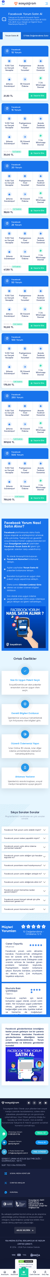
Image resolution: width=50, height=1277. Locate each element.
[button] (46, 3)
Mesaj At (42, 1142)
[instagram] (34, 1103)
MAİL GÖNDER (40, 1152)
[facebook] (29, 1103)
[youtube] (45, 1103)
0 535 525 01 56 (14, 1134)
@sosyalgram (13, 1144)
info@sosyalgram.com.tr (18, 1153)
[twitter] (40, 1103)
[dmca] (35, 1254)
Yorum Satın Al (11, 36)
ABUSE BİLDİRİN (23, 1230)
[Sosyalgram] (25, 3)
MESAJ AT (41, 1133)
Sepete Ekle (39, 96)
